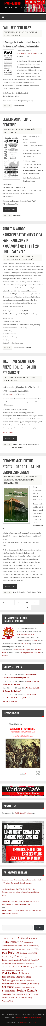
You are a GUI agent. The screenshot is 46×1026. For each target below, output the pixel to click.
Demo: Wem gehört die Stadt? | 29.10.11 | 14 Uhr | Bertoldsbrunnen (23, 466)
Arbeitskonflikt (28, 943)
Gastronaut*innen (9, 963)
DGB (4, 952)
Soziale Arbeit (8, 990)
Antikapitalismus (12, 256)
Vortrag (35, 994)
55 (19, 603)
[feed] (43, 2)
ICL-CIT (25, 644)
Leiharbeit (39, 967)
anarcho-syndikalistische (25, 634)
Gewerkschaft (21, 963)
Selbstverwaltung (29, 980)
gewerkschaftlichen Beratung (27, 53)
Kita (19, 967)
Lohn (3, 970)
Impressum (19, 1017)
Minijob (19, 970)
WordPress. (35, 1023)
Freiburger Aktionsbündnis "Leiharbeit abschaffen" (20, 960)
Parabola (24, 1023)
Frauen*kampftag (7, 957)
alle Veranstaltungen (10, 701)
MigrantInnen (10, 970)
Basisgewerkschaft (8, 949)
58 (4, 607)
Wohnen (20, 447)
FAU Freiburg (12, 3)
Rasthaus (5, 656)
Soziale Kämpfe (11, 380)
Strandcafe (12, 394)
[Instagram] (35, 2)
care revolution (20, 949)
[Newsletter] (39, 2)
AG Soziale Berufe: (9, 889)
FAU (36, 640)
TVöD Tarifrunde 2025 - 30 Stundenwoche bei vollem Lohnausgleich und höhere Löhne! (20, 892)
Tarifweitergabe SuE (19, 994)
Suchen (4, 923)
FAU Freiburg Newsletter (23, 813)
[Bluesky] (31, 2)
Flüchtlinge (32, 953)
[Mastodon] (26, 2)
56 (27, 603)
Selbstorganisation (13, 35)
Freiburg (20, 956)
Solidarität (28, 259)
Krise (23, 966)
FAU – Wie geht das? (17, 27)
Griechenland (30, 963)
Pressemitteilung (8, 977)
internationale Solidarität (9, 967)
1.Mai (5, 938)
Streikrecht (6, 994)
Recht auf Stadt (17, 444)
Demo (14, 592)
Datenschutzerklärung (33, 1017)
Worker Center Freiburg (21, 997)
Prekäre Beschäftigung (15, 973)
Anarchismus (12, 939)
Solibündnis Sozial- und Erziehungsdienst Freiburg (20, 984)
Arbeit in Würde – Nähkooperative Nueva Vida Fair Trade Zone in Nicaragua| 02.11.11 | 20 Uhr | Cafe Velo (22, 240)
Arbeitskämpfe (32, 129)
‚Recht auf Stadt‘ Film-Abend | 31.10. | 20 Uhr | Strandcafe (21, 367)
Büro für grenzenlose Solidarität (30, 653)
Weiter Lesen (10, 209)
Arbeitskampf (17, 215)
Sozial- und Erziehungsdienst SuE (25, 987)
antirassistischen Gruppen (22, 650)
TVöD (30, 994)
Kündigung (30, 967)
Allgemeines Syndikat (14, 32)
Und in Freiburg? (8, 432)
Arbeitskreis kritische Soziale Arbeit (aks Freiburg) (20, 946)
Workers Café (7, 1001)
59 (12, 607)
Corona (28, 949)
